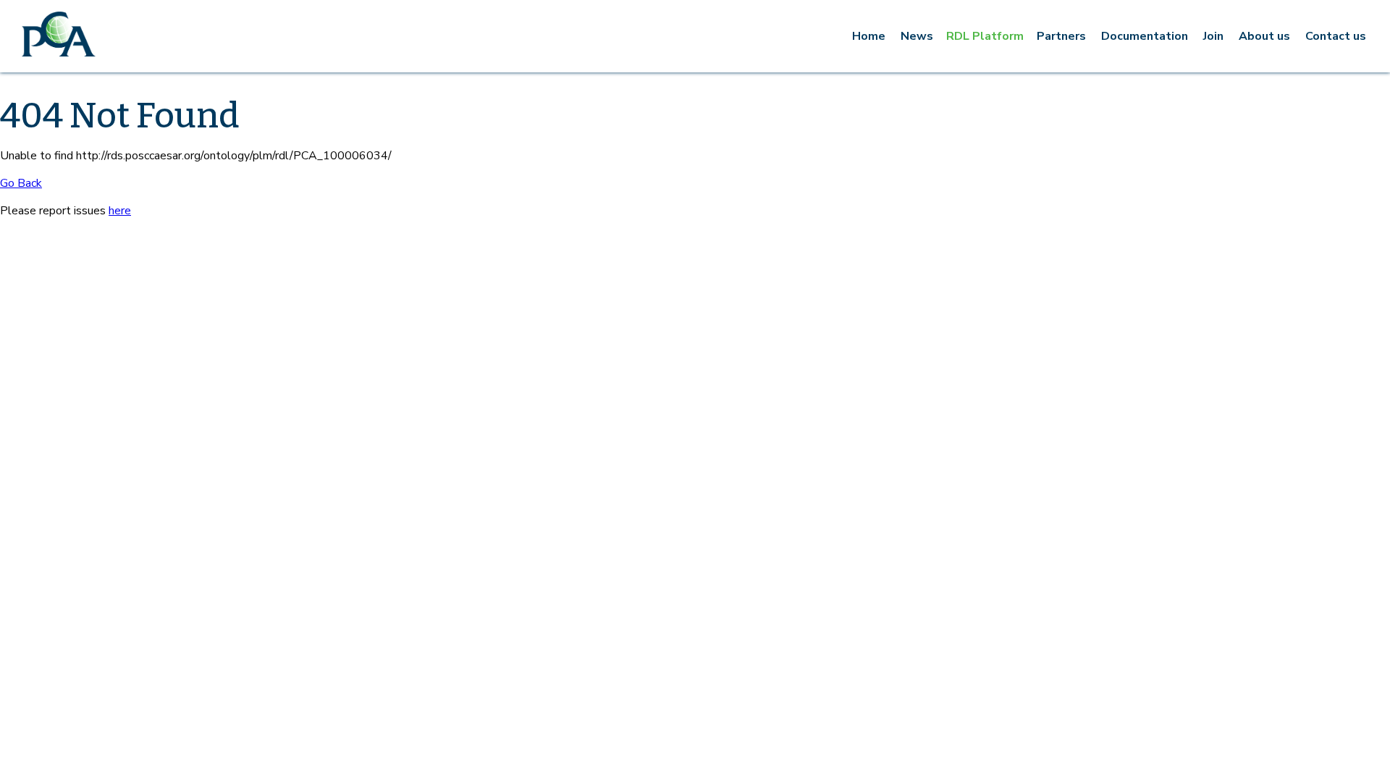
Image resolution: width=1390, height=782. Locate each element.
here (120, 211)
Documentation (1144, 36)
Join (1213, 36)
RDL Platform (985, 36)
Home (868, 36)
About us (1264, 36)
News (917, 36)
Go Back (21, 183)
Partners (1061, 36)
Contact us (1335, 36)
